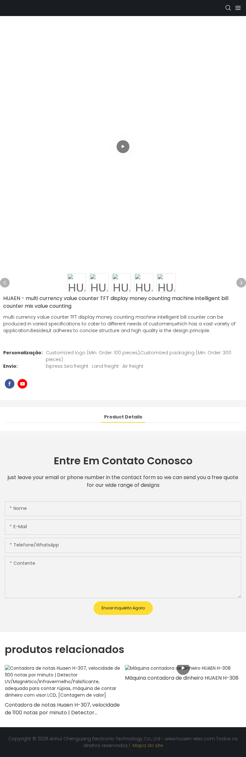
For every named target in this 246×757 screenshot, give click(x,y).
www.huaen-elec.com (190, 738)
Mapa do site (147, 745)
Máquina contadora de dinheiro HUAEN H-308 (182, 678)
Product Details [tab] (123, 417)
